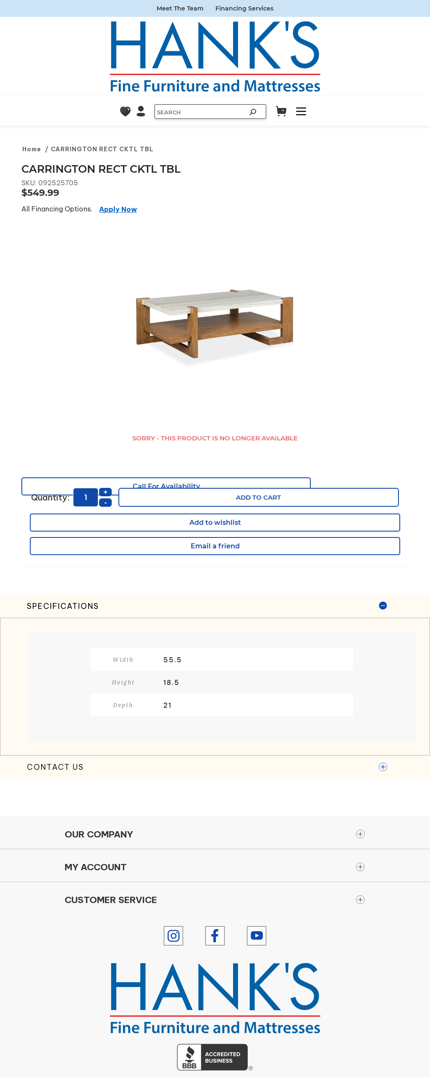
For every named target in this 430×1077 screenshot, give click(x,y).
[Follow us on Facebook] (215, 936)
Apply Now (118, 209)
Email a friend (215, 546)
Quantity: (50, 497)
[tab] (215, 675)
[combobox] (200, 112)
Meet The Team (180, 8)
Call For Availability (166, 486)
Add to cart (258, 497)
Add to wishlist (215, 523)
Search (253, 113)
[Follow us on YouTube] (257, 936)
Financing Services (244, 8)
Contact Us (55, 767)
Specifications (63, 606)
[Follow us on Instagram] (173, 936)
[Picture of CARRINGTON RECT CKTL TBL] (215, 325)
